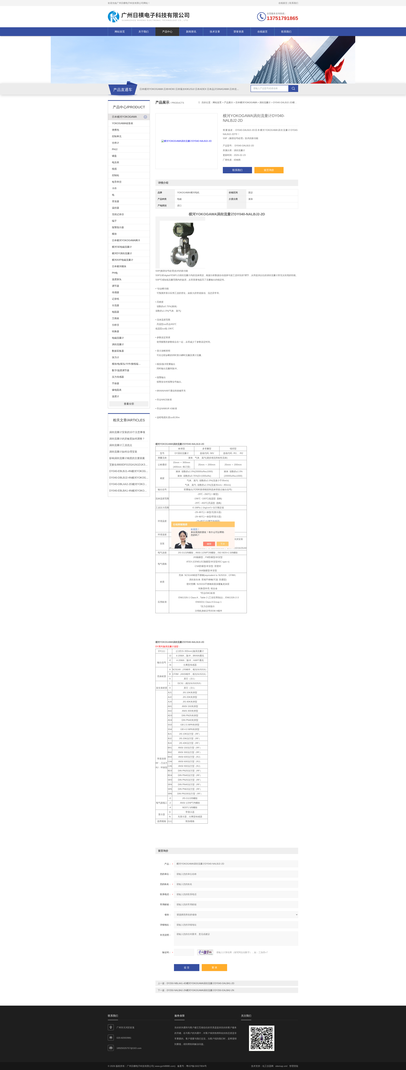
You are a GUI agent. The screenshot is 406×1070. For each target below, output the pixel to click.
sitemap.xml (281, 1066)
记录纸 (115, 298)
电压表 (115, 162)
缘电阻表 (116, 389)
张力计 (115, 357)
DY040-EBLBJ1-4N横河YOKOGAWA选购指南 (128, 471)
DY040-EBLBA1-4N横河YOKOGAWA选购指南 (128, 490)
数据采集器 (118, 350)
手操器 (115, 383)
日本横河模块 (119, 266)
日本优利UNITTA (238, 89)
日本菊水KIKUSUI (184, 89)
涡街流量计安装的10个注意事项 (127, 432)
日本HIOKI (169, 89)
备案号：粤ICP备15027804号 (192, 1066)
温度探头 (116, 279)
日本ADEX (200, 89)
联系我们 (293, 3)
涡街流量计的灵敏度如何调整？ (127, 438)
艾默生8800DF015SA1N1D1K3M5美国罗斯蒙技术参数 (128, 464)
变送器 (115, 201)
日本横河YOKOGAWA (151, 89)
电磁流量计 (118, 337)
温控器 (115, 207)
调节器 (115, 285)
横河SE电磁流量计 (122, 246)
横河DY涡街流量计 (122, 253)
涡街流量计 (118, 344)
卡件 (114, 188)
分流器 (115, 305)
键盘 (114, 155)
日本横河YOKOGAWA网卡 (126, 240)
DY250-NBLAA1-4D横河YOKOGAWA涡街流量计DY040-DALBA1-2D (200, 983)
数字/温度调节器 (120, 370)
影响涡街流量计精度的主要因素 (127, 458)
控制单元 (116, 136)
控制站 (115, 175)
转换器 (115, 331)
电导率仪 (116, 181)
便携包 (115, 129)
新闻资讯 (191, 31)
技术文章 (215, 31)
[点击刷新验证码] (205, 952)
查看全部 (129, 403)
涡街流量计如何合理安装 (123, 451)
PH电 (115, 272)
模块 (114, 233)
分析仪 (115, 324)
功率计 (115, 142)
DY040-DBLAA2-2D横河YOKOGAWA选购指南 (128, 484)
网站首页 (120, 31)
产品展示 (228, 102)
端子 (114, 220)
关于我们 (143, 31)
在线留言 (282, 3)
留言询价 (269, 170)
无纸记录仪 (118, 214)
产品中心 (167, 31)
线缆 (114, 168)
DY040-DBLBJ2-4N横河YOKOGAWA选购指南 (128, 477)
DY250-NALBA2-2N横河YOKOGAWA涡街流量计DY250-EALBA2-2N (200, 990)
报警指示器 (118, 227)
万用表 (115, 318)
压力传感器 (118, 376)
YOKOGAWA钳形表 (122, 123)
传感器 (115, 292)
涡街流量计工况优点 (120, 445)
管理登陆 (293, 1066)
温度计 (115, 396)
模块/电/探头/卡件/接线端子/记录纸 (130, 363)
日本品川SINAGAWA (218, 89)
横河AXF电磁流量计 (122, 259)
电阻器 (115, 311)
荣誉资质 (239, 31)
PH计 (115, 149)
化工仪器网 (267, 1066)
